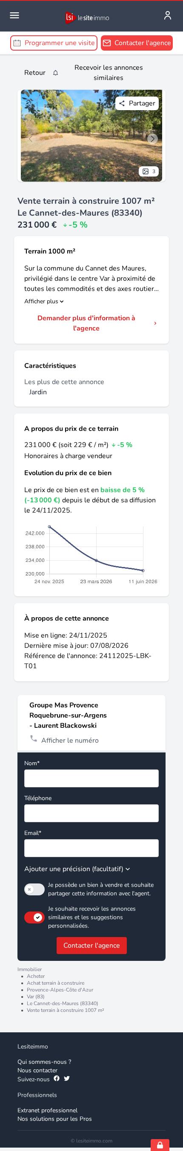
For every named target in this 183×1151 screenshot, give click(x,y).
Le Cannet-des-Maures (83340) (62, 1003)
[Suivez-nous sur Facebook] (56, 1079)
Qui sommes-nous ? (44, 1062)
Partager (142, 103)
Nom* (32, 763)
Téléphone (37, 798)
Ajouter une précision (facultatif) (73, 869)
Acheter (36, 976)
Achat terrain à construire (55, 983)
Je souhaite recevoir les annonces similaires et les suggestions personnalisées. (92, 917)
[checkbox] (34, 889)
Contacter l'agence (91, 945)
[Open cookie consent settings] (160, 1145)
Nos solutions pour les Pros (54, 1119)
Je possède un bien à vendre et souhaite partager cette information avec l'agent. (101, 889)
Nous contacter (37, 1070)
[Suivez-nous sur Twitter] (66, 1079)
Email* (32, 833)
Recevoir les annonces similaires (108, 73)
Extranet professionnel (47, 1110)
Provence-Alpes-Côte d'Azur (60, 989)
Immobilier (29, 969)
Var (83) (36, 996)
